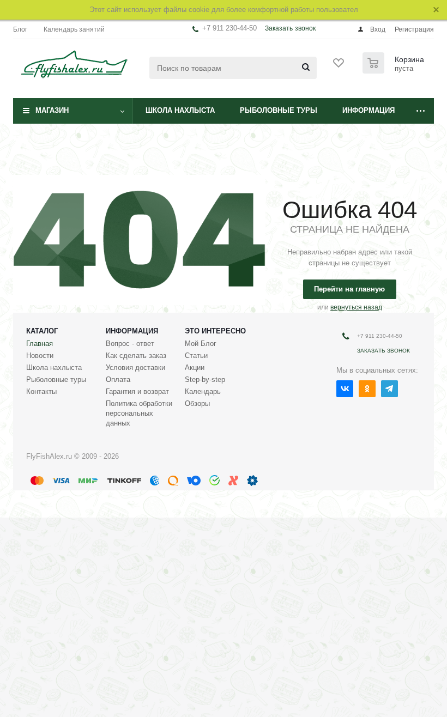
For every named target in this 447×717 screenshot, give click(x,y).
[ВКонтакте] (344, 388)
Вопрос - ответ (130, 343)
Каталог (42, 331)
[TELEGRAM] (389, 388)
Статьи (196, 355)
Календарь (203, 391)
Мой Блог (200, 343)
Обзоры (197, 403)
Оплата (118, 379)
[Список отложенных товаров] (339, 66)
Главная (39, 343)
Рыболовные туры (278, 110)
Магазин (52, 110)
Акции (194, 367)
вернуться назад (356, 307)
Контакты (41, 391)
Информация (368, 110)
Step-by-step (205, 379)
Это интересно (215, 331)
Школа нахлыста (180, 110)
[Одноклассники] (367, 388)
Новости (39, 355)
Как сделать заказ (136, 355)
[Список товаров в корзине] (394, 70)
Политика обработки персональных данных (139, 413)
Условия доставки (135, 367)
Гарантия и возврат (137, 391)
